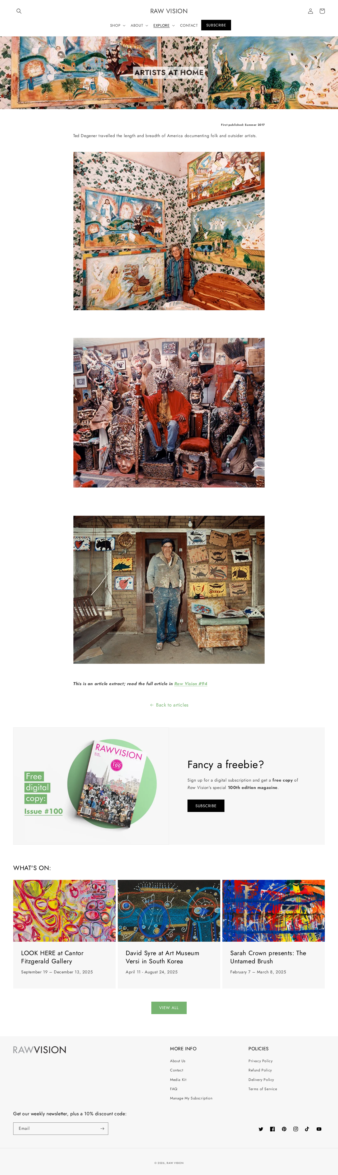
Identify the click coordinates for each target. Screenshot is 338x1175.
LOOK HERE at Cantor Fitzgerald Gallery (52, 957)
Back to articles (172, 705)
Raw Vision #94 (190, 684)
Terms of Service (262, 1089)
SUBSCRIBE (206, 806)
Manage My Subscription (191, 1098)
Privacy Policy (260, 1060)
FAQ (173, 1089)
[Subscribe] (102, 1128)
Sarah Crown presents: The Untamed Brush (268, 957)
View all (169, 1008)
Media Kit (178, 1079)
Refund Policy (260, 1070)
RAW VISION (175, 1163)
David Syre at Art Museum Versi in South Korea (162, 957)
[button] (19, 11)
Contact (176, 1070)
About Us (178, 1060)
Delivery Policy (261, 1079)
